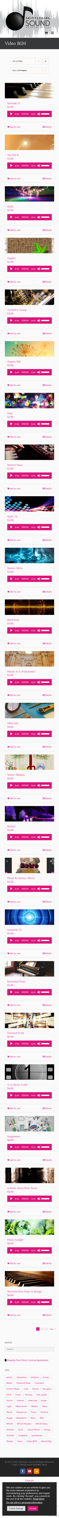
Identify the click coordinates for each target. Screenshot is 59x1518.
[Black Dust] (29, 607)
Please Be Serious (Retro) (21, 878)
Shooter (10, 1429)
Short (20, 1429)
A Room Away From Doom (22, 1188)
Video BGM (31, 1441)
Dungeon (47, 1388)
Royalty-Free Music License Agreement (27, 1360)
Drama (35, 1388)
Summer (10, 1435)
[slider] (45, 113)
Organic (11, 258)
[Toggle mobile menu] (52, 33)
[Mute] (38, 114)
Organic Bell (14, 361)
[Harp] (29, 400)
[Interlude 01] (29, 90)
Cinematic (39, 1382)
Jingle (43, 1400)
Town (19, 1441)
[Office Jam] (29, 710)
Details (48, 126)
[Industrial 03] (29, 917)
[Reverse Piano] (29, 452)
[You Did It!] (29, 142)
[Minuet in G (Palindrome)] (29, 659)
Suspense (22, 1435)
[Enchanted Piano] (29, 969)
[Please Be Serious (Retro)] (29, 865)
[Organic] (29, 245)
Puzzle (9, 1417)
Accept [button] (33, 1508)
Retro (33, 1417)
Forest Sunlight (15, 1239)
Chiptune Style (23, 1382)
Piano (34, 1412)
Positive (44, 1412)
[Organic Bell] (29, 349)
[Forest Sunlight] (29, 1227)
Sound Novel (33, 1429)
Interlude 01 (13, 103)
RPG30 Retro (42, 1423)
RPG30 (9, 1423)
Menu (45, 1406)
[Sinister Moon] (29, 555)
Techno (9, 1441)
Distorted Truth (15, 1033)
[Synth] (29, 194)
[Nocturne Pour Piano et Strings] (29, 1279)
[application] (29, 114)
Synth (10, 206)
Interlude (32, 1400)
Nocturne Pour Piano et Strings (24, 1291)
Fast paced (42, 1394)
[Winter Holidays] (29, 762)
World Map (46, 1441)
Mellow (34, 1406)
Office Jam (13, 723)
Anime (46, 1377)
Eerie (8, 1394)
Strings (47, 1429)
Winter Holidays (16, 774)
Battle (9, 1382)
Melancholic (21, 1406)
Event (18, 1394)
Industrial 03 (14, 929)
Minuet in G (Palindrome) (21, 671)
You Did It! (13, 154)
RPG (42, 1417)
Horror (9, 1400)
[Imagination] (29, 1123)
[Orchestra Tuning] (29, 297)
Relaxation (22, 1417)
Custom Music (13, 1388)
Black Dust (13, 619)
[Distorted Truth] (29, 1020)
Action (9, 1377)
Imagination (13, 1136)
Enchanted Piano (16, 981)
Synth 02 (12, 516)
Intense (20, 1400)
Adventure (22, 1377)
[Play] (11, 114)
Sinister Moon (15, 568)
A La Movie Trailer (17, 1084)
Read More (38, 1499)
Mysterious (21, 1412)
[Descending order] (46, 61)
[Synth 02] (29, 504)
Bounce (11, 826)
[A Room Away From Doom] (29, 1175)
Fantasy (28, 1394)
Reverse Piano (15, 464)
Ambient (35, 1377)
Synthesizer (36, 1435)
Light (8, 1406)
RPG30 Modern (24, 1423)
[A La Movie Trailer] (29, 1072)
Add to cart (15, 126)
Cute (26, 1388)
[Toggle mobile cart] (46, 33)
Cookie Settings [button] (16, 1508)
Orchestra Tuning (16, 309)
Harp (9, 413)
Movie (9, 1412)
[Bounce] (29, 813)
